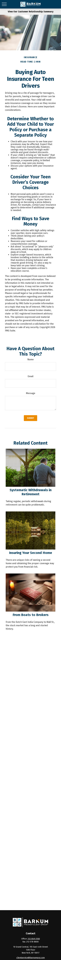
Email (30, 376)
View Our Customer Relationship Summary (30, 11)
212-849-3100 (34, 939)
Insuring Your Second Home (30, 553)
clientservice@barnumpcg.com (30, 957)
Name (30, 359)
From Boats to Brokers (31, 615)
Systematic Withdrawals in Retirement (30, 492)
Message (30, 393)
